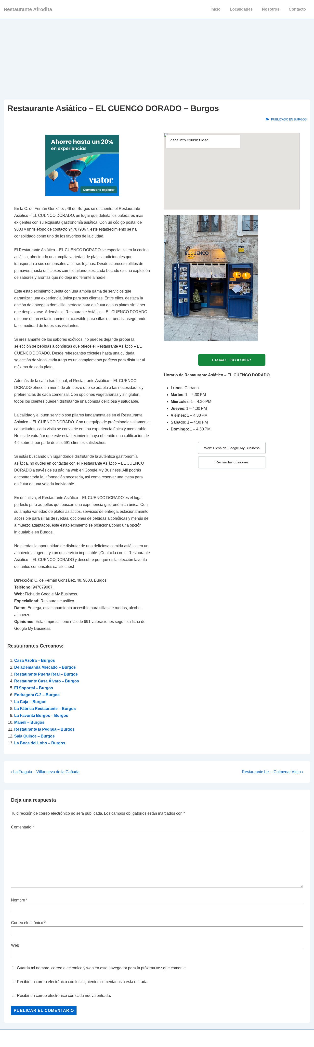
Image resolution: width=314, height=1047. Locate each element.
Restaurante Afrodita (28, 9)
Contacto (297, 9)
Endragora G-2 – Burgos (37, 695)
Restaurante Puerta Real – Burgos (46, 674)
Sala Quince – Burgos (34, 736)
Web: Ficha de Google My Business (232, 448)
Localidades (241, 9)
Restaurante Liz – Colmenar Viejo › (272, 772)
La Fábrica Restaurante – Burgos (45, 709)
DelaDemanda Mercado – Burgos (45, 667)
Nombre (18, 900)
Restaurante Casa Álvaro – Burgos (46, 681)
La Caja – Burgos (30, 702)
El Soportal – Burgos (33, 688)
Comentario (22, 827)
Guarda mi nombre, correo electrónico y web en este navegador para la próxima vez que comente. (102, 968)
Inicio (215, 9)
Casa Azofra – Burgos (34, 660)
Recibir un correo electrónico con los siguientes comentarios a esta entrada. (82, 982)
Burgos (300, 119)
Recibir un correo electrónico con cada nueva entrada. (64, 995)
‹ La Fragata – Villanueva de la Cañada (45, 772)
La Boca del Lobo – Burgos (39, 743)
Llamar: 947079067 (232, 360)
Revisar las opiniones (232, 462)
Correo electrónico (27, 923)
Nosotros (270, 9)
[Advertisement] (157, 55)
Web (15, 945)
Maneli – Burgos (29, 722)
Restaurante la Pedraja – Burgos (44, 729)
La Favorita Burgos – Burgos (41, 715)
